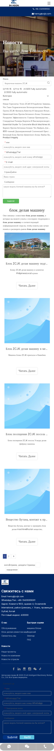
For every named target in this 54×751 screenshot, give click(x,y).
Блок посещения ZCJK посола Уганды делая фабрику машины (27, 434)
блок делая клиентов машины (16, 632)
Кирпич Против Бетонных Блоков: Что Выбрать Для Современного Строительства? (27, 125)
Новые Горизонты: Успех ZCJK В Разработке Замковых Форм (27, 101)
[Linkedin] (19, 668)
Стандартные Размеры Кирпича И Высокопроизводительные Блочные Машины (27, 119)
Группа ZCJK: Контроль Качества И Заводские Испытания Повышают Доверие (27, 108)
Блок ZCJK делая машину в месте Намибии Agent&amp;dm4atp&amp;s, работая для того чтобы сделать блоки (27, 349)
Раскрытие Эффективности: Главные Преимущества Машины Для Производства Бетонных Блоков (27, 115)
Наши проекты (8, 651)
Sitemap (31, 636)
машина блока (34, 628)
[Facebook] (14, 668)
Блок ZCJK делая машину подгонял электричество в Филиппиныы (27, 263)
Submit (11, 201)
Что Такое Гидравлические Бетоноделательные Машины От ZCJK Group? (27, 105)
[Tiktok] (40, 668)
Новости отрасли (10, 659)
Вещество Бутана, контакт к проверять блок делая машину (27, 519)
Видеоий (31, 632)
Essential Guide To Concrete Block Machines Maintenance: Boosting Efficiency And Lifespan (27, 122)
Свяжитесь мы (8, 636)
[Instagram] (30, 668)
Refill (27, 737)
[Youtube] (24, 668)
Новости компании (10, 655)
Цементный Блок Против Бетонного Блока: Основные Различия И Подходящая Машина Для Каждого (27, 112)
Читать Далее (27, 285)
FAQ (29, 639)
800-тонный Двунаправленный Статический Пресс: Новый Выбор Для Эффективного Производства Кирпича (27, 129)
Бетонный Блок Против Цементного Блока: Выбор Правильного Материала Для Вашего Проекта (27, 132)
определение (12, 569)
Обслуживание (8, 628)
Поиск (48, 82)
